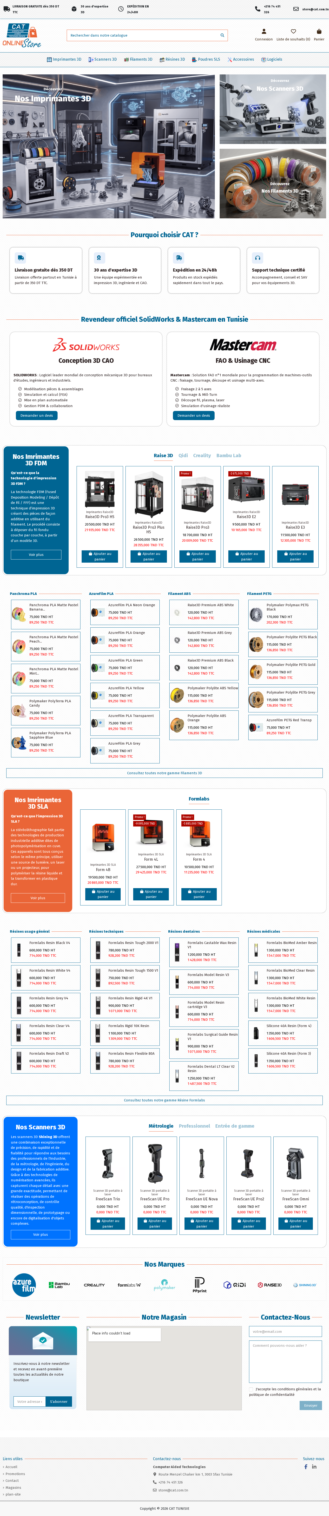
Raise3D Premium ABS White (211, 605)
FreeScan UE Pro (154, 1199)
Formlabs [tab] (199, 799)
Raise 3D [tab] (163, 455)
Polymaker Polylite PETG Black (292, 637)
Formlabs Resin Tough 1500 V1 (133, 970)
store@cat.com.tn (173, 1490)
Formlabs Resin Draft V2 (49, 1053)
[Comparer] (114, 487)
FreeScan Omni (295, 1199)
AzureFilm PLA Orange (126, 633)
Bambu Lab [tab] (229, 455)
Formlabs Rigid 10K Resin (128, 1026)
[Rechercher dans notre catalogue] (222, 35)
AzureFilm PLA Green (125, 660)
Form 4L (151, 859)
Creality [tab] (202, 455)
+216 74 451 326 (170, 1482)
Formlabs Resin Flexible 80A (131, 1053)
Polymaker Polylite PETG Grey (291, 692)
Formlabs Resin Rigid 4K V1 (130, 998)
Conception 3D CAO (86, 360)
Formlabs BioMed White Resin (291, 998)
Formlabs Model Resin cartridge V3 (206, 1004)
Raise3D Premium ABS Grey (210, 633)
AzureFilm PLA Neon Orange (131, 605)
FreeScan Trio (108, 1199)
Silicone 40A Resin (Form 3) (289, 1053)
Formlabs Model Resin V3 (208, 975)
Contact (12, 1480)
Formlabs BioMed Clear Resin (291, 970)
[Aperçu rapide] (114, 496)
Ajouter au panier (103, 556)
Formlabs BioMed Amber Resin (292, 943)
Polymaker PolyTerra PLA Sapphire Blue (50, 735)
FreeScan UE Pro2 (248, 1199)
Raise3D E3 (295, 527)
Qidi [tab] (183, 455)
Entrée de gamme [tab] (234, 1126)
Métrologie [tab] (161, 1126)
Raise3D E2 (246, 516)
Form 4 (199, 859)
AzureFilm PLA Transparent (131, 716)
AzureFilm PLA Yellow (126, 688)
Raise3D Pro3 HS (99, 516)
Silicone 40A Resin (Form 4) (289, 1026)
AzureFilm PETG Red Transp (289, 720)
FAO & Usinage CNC (243, 360)
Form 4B (103, 869)
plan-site (13, 1494)
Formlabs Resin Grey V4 (48, 998)
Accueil (11, 1467)
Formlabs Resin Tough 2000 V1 (133, 943)
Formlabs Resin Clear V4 (49, 1026)
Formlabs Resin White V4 (49, 970)
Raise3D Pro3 (197, 527)
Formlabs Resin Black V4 (49, 943)
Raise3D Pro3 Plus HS (148, 529)
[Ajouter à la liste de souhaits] (114, 478)
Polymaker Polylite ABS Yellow (213, 688)
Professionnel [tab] (194, 1126)
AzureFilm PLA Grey (124, 743)
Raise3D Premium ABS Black (211, 660)
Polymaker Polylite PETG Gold (291, 665)
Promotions (15, 1474)
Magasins (13, 1487)
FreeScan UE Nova (202, 1199)
